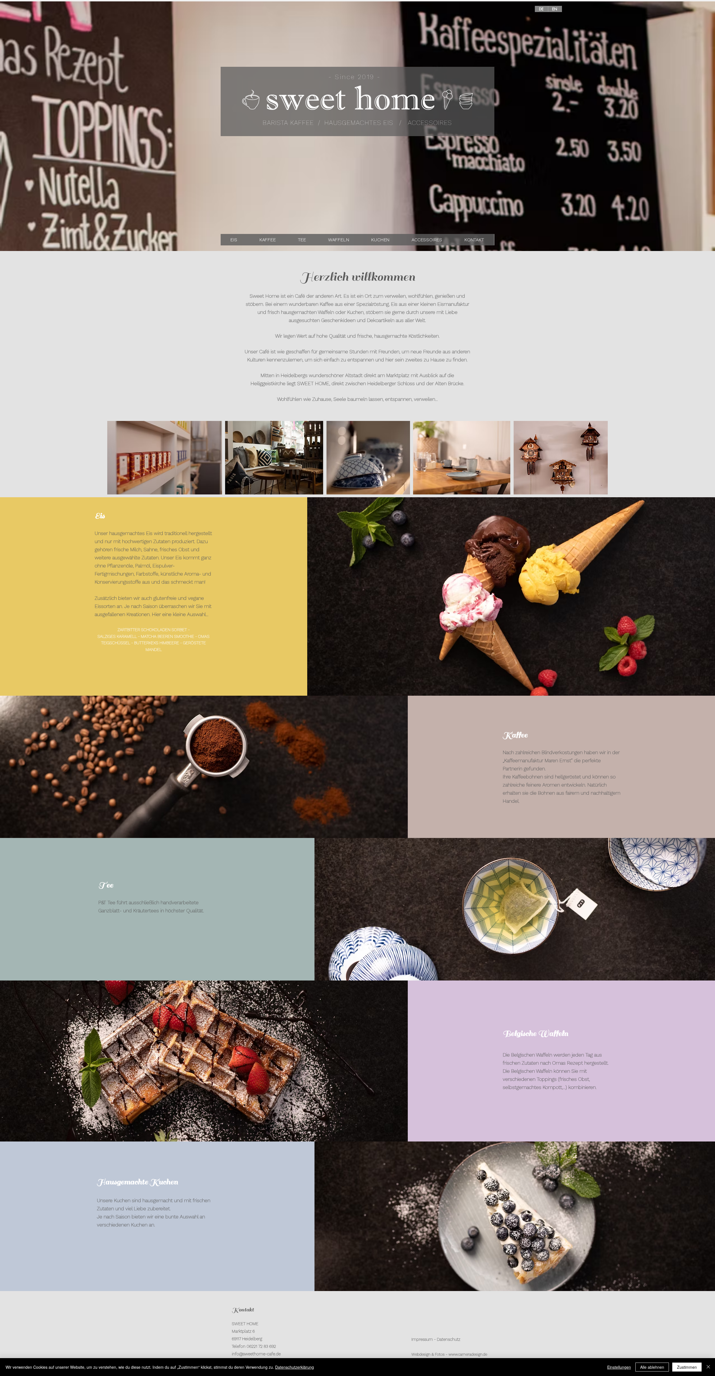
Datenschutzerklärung (294, 1367)
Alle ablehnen (652, 1367)
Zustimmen (687, 1367)
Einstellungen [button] (619, 1367)
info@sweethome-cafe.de (256, 1353)
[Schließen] (708, 1367)
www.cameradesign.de (468, 1354)
